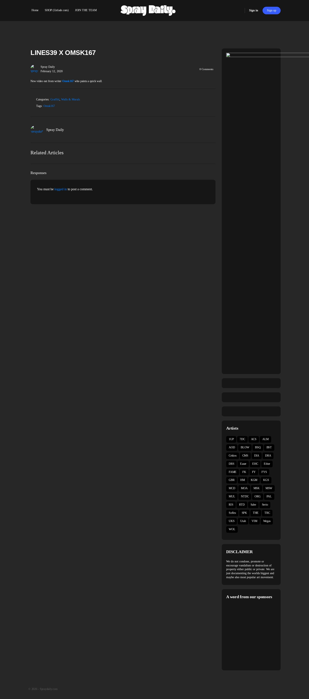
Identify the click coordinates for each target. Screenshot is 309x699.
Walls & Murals (70, 99)
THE (256, 512)
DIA (256, 455)
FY (254, 472)
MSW (268, 488)
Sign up (271, 10)
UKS (231, 521)
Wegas (267, 521)
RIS (231, 504)
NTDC (245, 496)
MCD (232, 488)
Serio (265, 504)
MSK (257, 488)
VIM (254, 521)
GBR (231, 480)
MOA (244, 488)
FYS (264, 472)
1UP (231, 439)
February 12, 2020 (52, 71)
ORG (257, 496)
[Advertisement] (261, 634)
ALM (265, 439)
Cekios (232, 455)
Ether (267, 463)
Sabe (253, 504)
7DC (242, 439)
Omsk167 (49, 106)
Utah (243, 521)
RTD (241, 504)
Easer (243, 463)
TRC (267, 512)
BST (269, 447)
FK (244, 472)
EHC (255, 463)
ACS (253, 439)
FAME (232, 472)
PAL (269, 496)
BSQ (257, 447)
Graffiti (54, 99)
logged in (60, 189)
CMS (245, 455)
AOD (232, 447)
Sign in (253, 10)
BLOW (245, 447)
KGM (254, 480)
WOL (232, 529)
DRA (268, 455)
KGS (266, 480)
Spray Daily (48, 66)
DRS (231, 463)
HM (242, 480)
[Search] (239, 10)
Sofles (232, 512)
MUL (232, 496)
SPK (244, 512)
